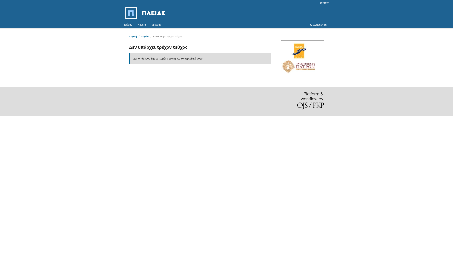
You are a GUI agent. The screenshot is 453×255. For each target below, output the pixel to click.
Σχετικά (156, 24)
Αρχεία (142, 24)
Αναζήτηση (319, 24)
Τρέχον (128, 24)
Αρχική (133, 36)
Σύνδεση (324, 2)
